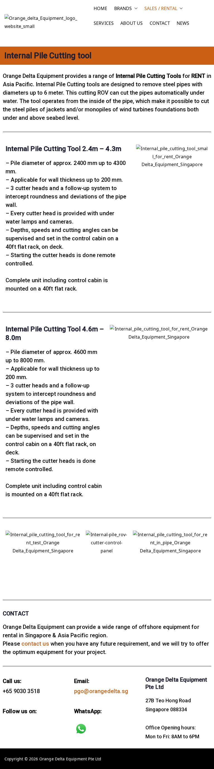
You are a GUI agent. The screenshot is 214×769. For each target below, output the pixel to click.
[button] (135, 8)
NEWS (183, 23)
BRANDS (123, 8)
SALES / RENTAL (160, 8)
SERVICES (104, 23)
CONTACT (160, 23)
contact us (35, 643)
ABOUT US (131, 23)
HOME (101, 8)
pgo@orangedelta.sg (101, 691)
